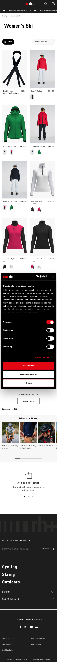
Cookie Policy (7, 644)
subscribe (45, 549)
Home (4, 16)
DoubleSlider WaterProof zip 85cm (11, 92)
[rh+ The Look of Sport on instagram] (25, 627)
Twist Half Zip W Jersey (36, 203)
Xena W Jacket (36, 91)
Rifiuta (28, 383)
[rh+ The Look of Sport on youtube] (31, 627)
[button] (24, 496)
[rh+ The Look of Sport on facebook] (20, 627)
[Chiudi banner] (53, 277)
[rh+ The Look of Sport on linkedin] (36, 627)
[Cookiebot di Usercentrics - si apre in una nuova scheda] (36, 276)
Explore (6, 591)
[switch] (50, 330)
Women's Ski (16, 16)
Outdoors (11, 582)
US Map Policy (8, 650)
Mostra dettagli (42, 357)
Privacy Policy (35, 644)
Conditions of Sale (37, 638)
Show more (28, 401)
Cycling (9, 567)
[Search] (14, 3)
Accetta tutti (28, 366)
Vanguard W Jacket (10, 146)
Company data (8, 638)
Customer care (10, 598)
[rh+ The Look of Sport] (28, 3)
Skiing (8, 575)
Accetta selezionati (28, 374)
